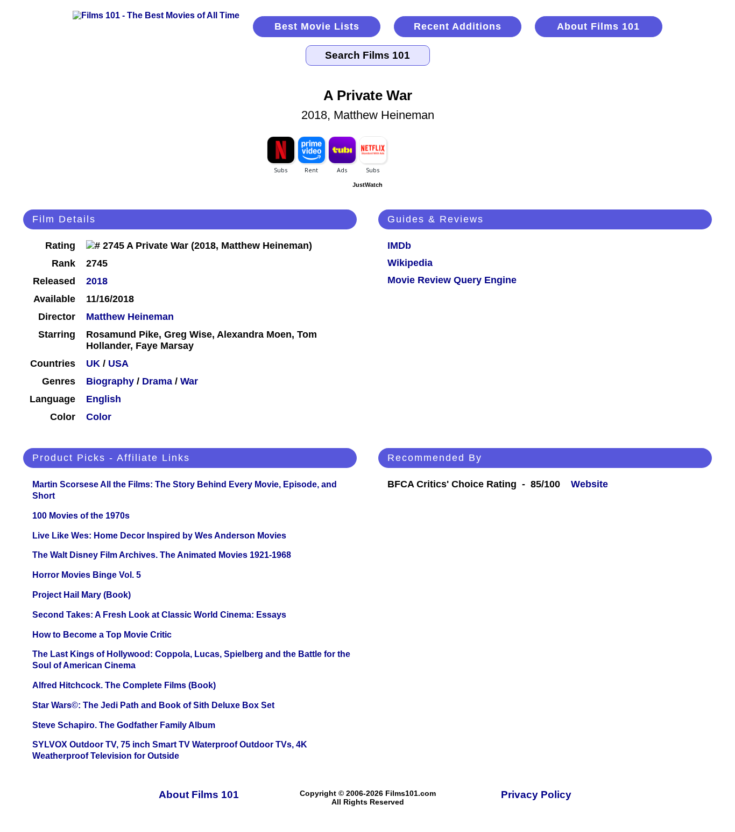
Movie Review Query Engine (452, 280)
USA (118, 363)
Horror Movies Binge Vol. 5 (86, 574)
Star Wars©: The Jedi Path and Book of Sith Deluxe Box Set (153, 705)
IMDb (399, 245)
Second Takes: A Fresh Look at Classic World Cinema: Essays (159, 614)
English (103, 399)
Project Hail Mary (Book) (81, 594)
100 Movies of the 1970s (81, 515)
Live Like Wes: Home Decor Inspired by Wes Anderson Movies (159, 535)
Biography (110, 381)
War (189, 381)
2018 (97, 281)
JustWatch (367, 184)
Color (98, 416)
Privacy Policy (536, 794)
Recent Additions (457, 26)
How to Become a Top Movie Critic (102, 634)
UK (93, 363)
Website (589, 484)
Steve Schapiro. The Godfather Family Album (123, 725)
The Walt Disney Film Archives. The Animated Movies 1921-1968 (161, 555)
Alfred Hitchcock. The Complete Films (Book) (124, 685)
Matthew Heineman (130, 316)
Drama (157, 381)
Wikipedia (410, 262)
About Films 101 (598, 26)
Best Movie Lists (316, 26)
